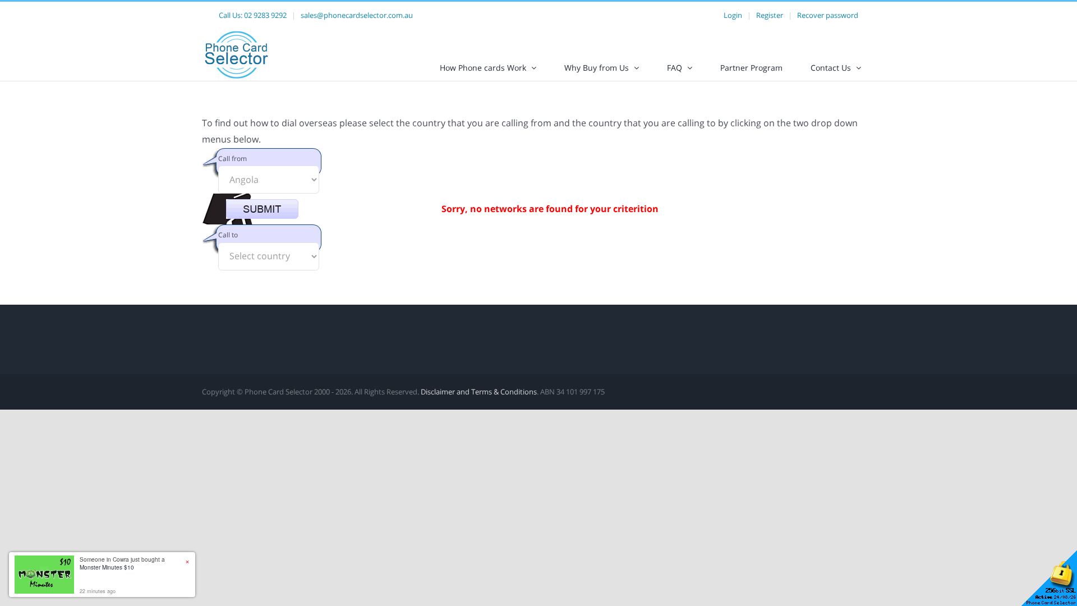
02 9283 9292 (265, 15)
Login (733, 15)
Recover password (827, 15)
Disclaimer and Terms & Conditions (479, 392)
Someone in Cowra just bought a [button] (122, 563)
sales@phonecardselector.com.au (357, 15)
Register (769, 15)
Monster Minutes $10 (107, 567)
